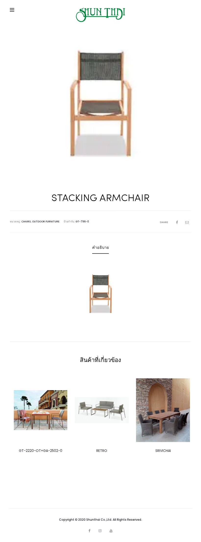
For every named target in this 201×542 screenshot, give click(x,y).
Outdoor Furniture (45, 221)
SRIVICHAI (163, 450)
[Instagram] (100, 530)
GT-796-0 (82, 221)
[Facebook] (89, 530)
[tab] (100, 247)
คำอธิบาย (100, 247)
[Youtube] (111, 530)
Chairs (26, 221)
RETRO (101, 450)
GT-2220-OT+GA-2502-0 (40, 450)
